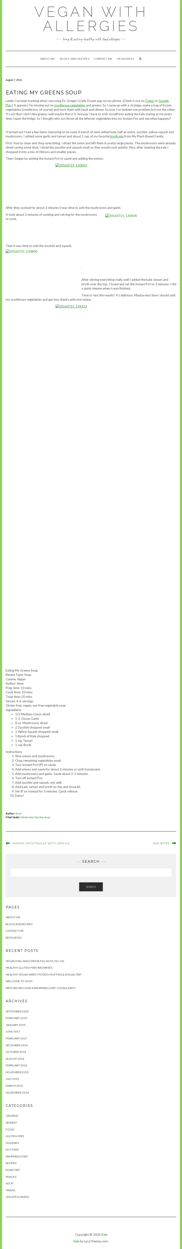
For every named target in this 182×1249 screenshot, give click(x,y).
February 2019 (16, 1018)
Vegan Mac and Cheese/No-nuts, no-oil (35, 961)
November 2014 (17, 1092)
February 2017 (16, 1038)
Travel (11, 1190)
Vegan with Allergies (91, 19)
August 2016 (15, 1058)
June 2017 (13, 1031)
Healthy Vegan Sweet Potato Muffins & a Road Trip (43, 974)
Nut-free (39, 817)
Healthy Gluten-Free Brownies (29, 967)
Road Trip (13, 1170)
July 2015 (12, 1079)
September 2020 (17, 1011)
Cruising (12, 1115)
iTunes (149, 101)
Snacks (11, 1177)
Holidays (12, 1143)
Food (10, 1129)
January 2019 (15, 1025)
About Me (47, 58)
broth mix (117, 136)
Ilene (19, 813)
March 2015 (14, 1085)
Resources (125, 58)
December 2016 (17, 1045)
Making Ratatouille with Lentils (41, 843)
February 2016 (16, 1065)
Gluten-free (27, 817)
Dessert (11, 1122)
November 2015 (17, 1072)
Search (91, 886)
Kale (104, 1234)
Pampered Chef (17, 1156)
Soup (47, 817)
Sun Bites (161, 843)
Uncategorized (17, 1197)
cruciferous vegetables (69, 105)
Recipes (11, 1163)
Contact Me (103, 58)
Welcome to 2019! (19, 981)
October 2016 (16, 1052)
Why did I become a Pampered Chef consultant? (41, 988)
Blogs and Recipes (75, 58)
